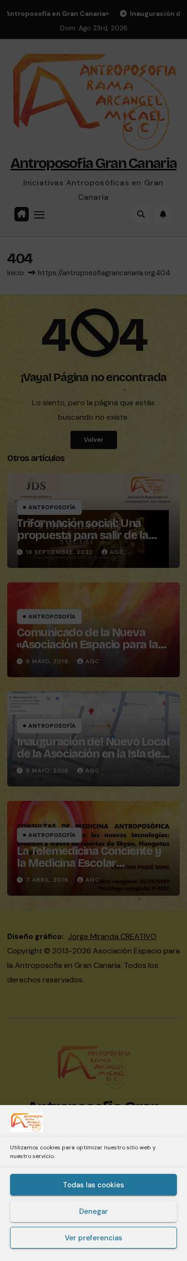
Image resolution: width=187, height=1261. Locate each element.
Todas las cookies (93, 1185)
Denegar (93, 1211)
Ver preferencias (93, 1238)
